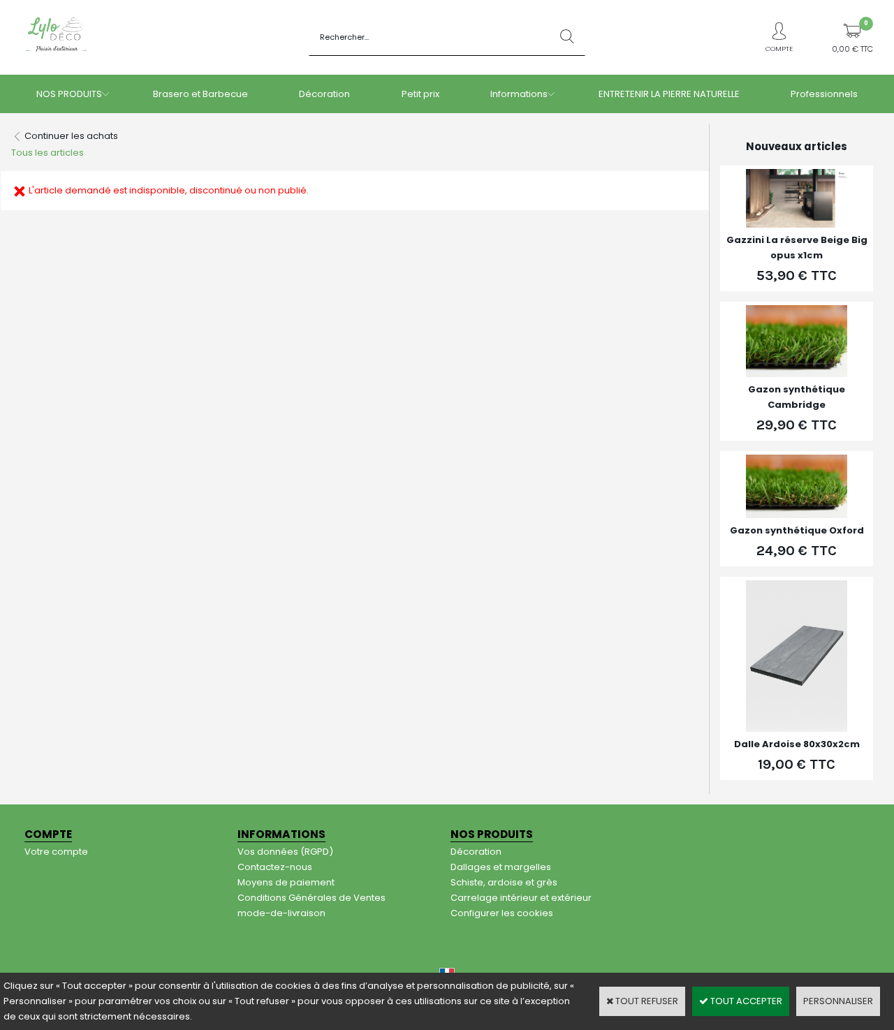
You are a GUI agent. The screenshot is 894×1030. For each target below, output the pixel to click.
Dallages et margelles (500, 867)
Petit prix (420, 94)
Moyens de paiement (286, 882)
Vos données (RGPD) (285, 851)
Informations (519, 94)
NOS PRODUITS (69, 94)
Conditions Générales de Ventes (311, 897)
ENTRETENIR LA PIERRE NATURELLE (669, 94)
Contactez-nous (274, 867)
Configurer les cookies (501, 913)
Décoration (324, 94)
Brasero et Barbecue (200, 94)
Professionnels (824, 94)
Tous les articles (47, 152)
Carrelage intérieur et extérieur (521, 897)
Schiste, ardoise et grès (503, 882)
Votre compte (56, 851)
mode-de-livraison (281, 913)
